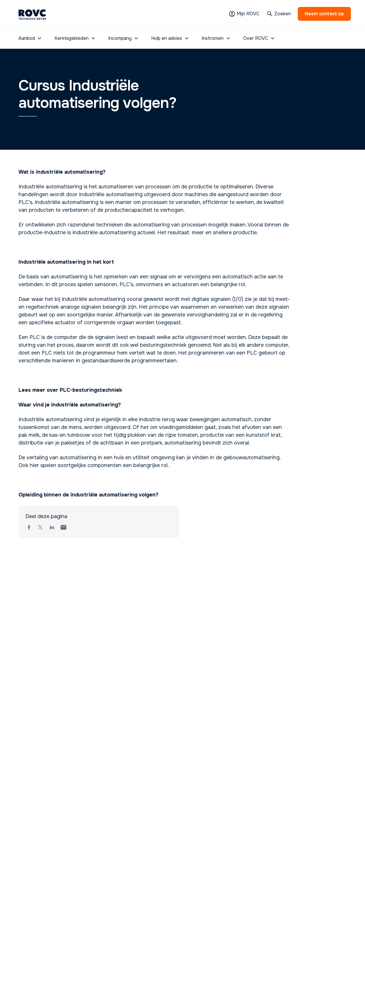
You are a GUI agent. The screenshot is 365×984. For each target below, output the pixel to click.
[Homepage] (32, 13)
